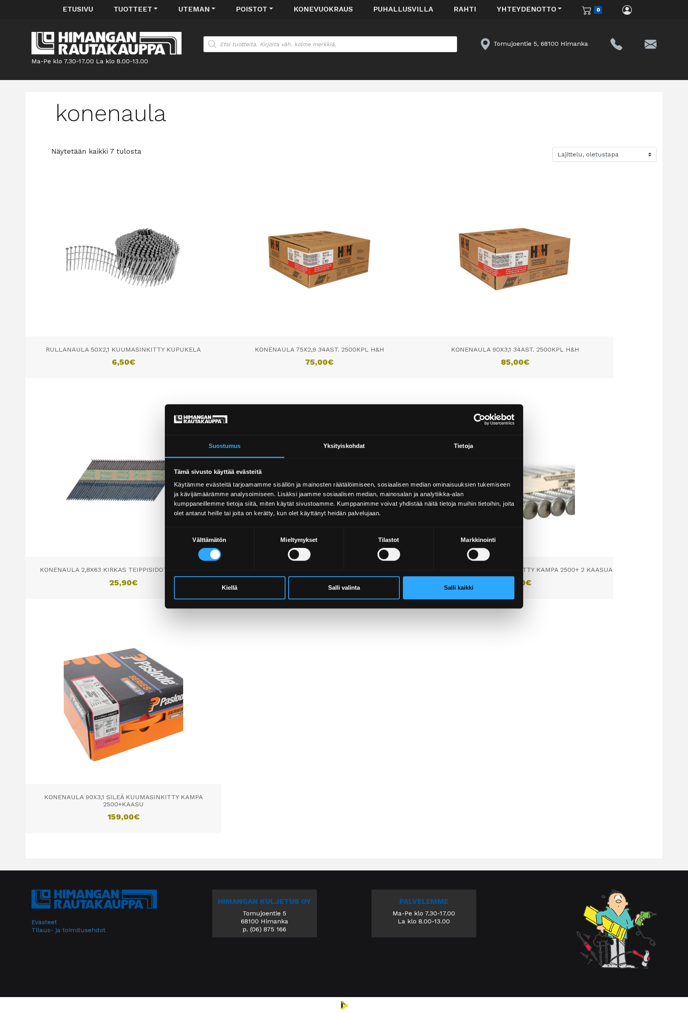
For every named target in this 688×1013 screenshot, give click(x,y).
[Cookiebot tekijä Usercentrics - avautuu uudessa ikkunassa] (479, 420)
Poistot (251, 9)
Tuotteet (132, 9)
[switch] (299, 554)
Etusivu (78, 9)
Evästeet (44, 922)
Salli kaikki (458, 587)
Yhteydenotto (526, 9)
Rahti (464, 9)
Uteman (194, 9)
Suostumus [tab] (225, 445)
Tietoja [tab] (463, 445)
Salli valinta (344, 587)
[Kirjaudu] (627, 9)
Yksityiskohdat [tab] (344, 445)
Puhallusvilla (403, 9)
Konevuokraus (323, 9)
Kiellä (229, 587)
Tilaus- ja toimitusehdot (68, 930)
